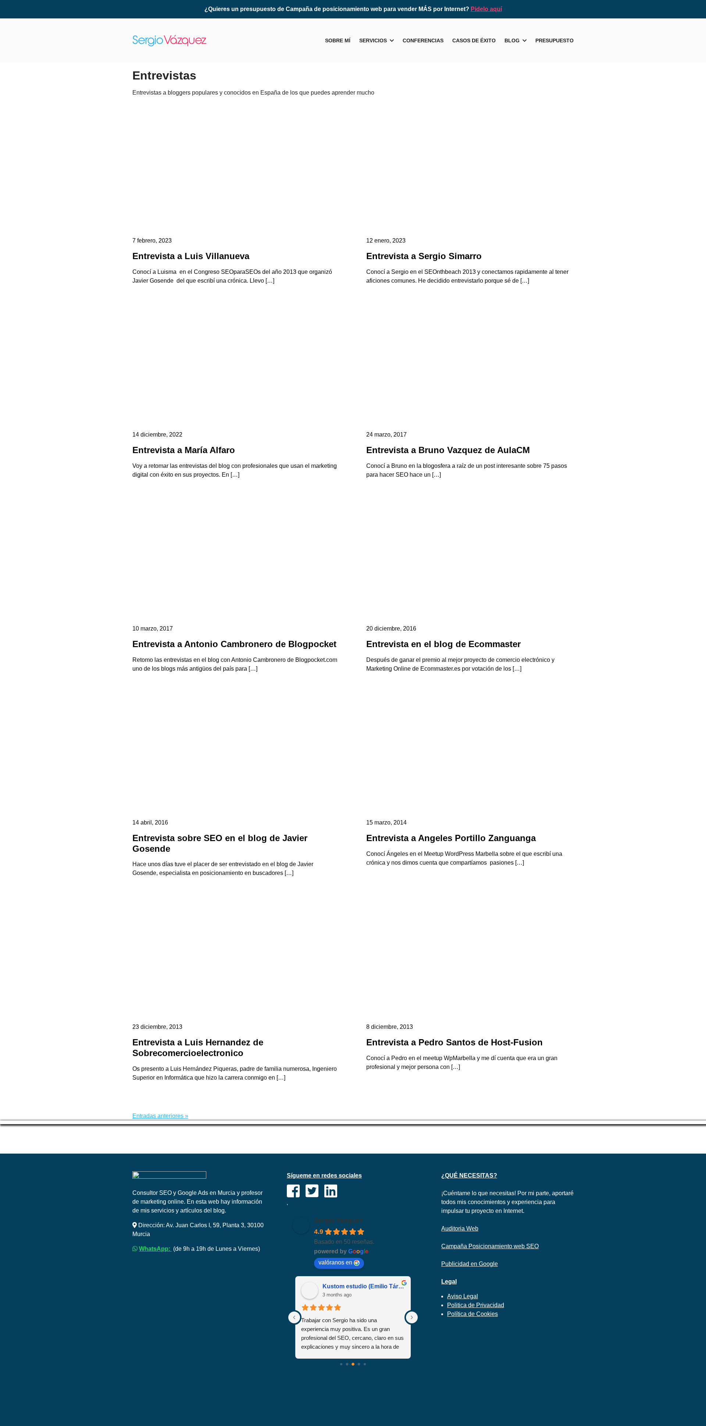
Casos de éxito (474, 40)
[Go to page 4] (365, 1364)
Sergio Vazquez (338, 1220)
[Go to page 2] (353, 1364)
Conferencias (423, 40)
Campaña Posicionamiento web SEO (490, 1246)
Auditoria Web (459, 1228)
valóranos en (335, 1262)
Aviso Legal (462, 1296)
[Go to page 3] (359, 1364)
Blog (512, 40)
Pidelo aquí (486, 9)
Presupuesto (554, 40)
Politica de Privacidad (475, 1305)
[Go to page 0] (341, 1364)
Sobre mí (337, 40)
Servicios (373, 40)
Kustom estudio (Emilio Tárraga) (363, 1286)
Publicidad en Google (469, 1264)
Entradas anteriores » (160, 1116)
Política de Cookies (472, 1314)
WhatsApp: (155, 1249)
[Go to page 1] (347, 1364)
